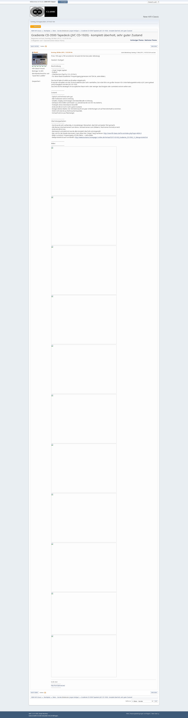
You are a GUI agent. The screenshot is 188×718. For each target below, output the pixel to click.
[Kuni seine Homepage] (33, 79)
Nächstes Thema (151, 40)
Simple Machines (43, 713)
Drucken (154, 46)
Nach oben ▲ (155, 713)
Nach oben (34, 692)
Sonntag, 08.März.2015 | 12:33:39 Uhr (62, 52)
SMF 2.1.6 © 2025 (33, 713)
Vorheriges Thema (137, 40)
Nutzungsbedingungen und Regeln (140, 713)
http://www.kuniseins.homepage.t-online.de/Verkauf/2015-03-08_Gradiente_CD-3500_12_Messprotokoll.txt (111, 137)
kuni (36, 52)
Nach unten (35, 46)
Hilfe (127, 713)
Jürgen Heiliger (74, 31)
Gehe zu (128, 701)
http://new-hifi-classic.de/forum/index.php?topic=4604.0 (123, 133)
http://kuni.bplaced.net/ (58, 685)
